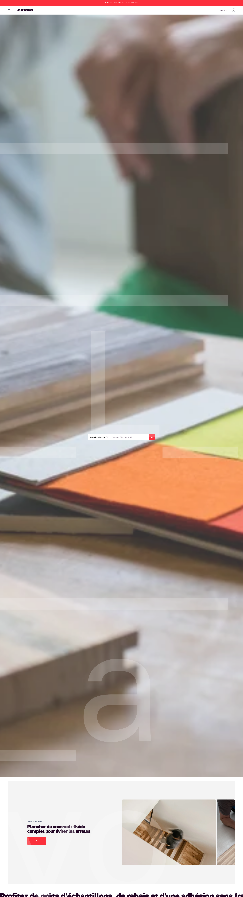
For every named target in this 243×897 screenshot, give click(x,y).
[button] (223, 10)
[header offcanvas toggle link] (10, 10)
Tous (153, 10)
